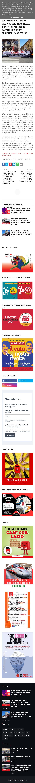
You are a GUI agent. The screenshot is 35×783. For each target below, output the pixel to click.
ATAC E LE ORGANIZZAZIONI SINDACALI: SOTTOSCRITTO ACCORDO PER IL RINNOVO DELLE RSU (21, 233)
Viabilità (5, 738)
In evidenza (9, 159)
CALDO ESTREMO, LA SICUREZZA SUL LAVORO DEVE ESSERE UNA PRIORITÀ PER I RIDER (21, 211)
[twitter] (25, 380)
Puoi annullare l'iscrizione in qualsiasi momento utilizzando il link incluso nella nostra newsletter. (17, 430)
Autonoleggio (19, 729)
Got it (23, 17)
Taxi (28, 732)
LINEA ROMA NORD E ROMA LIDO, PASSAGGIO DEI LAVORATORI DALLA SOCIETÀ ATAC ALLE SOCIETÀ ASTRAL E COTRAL (21, 768)
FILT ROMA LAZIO (22, 780)
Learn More (14, 17)
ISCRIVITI (10, 435)
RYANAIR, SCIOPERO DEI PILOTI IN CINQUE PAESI (21, 749)
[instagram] (9, 385)
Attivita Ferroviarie (8, 729)
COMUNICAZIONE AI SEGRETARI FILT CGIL (21, 758)
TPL (14, 159)
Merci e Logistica (7, 732)
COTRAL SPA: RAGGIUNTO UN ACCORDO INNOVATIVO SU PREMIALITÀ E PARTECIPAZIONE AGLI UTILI (20, 221)
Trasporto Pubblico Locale (24, 159)
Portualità (17, 732)
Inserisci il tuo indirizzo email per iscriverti (17, 411)
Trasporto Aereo (7, 735)
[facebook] (9, 380)
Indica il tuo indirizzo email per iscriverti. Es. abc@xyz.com (16, 421)
